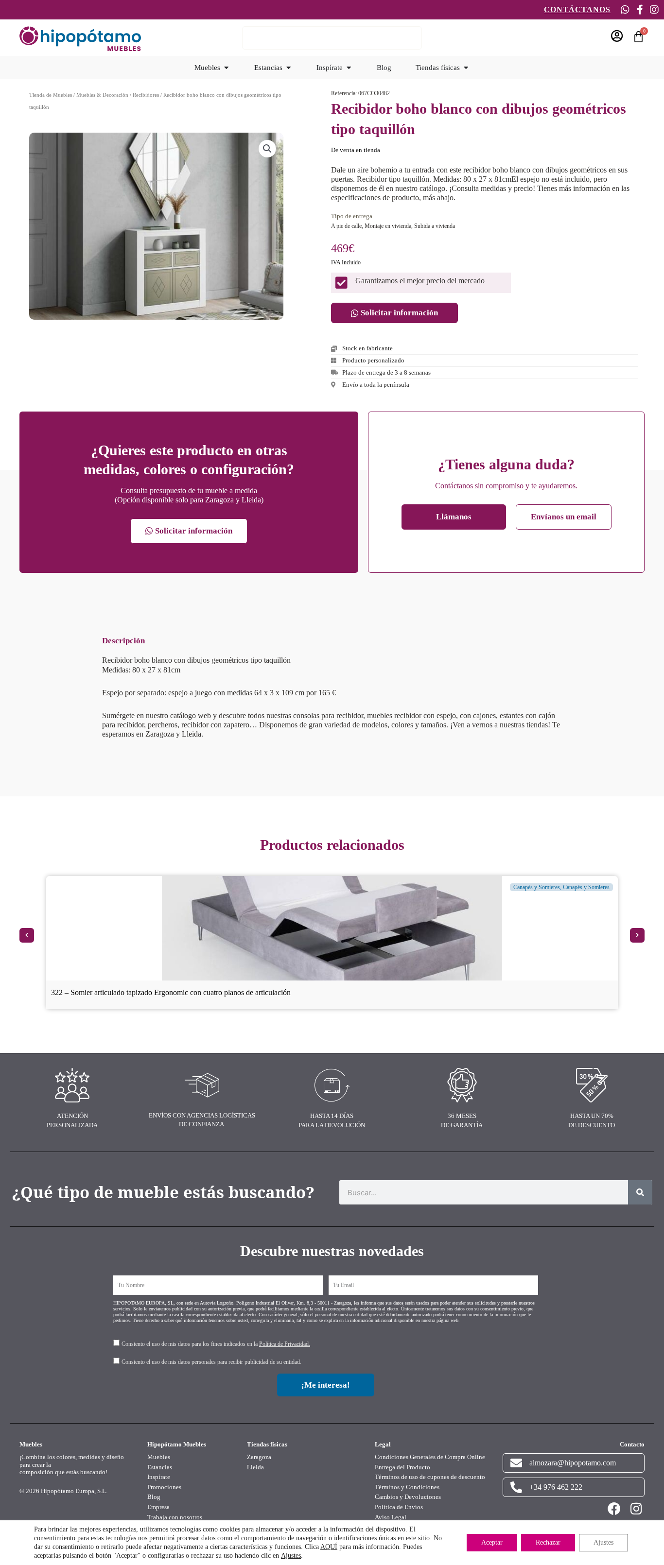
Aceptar (492, 1542)
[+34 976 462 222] (516, 1487)
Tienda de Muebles (50, 95)
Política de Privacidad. (284, 1344)
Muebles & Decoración (102, 95)
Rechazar (548, 1542)
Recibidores (146, 95)
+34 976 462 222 (555, 1487)
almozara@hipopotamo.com (572, 1463)
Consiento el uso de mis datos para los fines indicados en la (216, 1344)
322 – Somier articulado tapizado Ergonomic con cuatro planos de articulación (171, 992)
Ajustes (291, 1555)
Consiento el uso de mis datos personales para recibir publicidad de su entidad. (211, 1362)
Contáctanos (577, 9)
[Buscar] (640, 1192)
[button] (267, 148)
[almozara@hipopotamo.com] (516, 1463)
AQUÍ (328, 1546)
